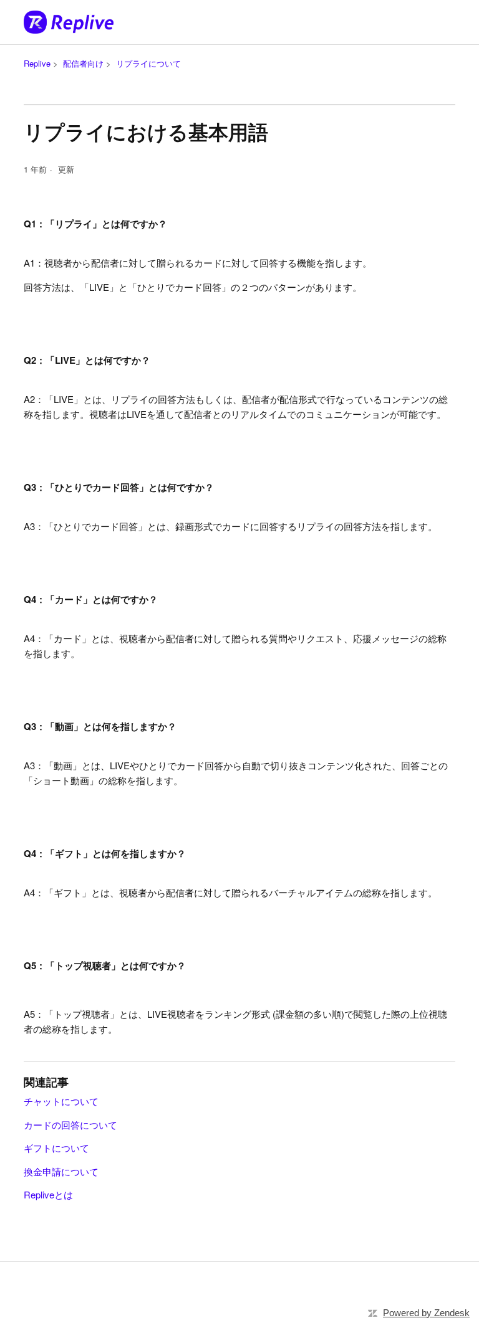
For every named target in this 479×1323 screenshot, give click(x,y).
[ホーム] (69, 22)
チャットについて (61, 1100)
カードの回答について (70, 1124)
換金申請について (61, 1171)
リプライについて (148, 63)
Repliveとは (48, 1194)
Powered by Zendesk (426, 1312)
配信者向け (83, 63)
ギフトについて (56, 1147)
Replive (37, 63)
